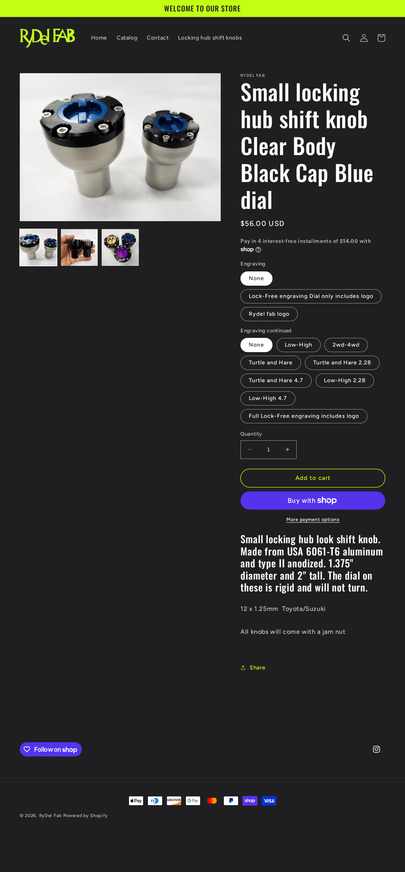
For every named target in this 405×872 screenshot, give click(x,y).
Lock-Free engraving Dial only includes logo (311, 296)
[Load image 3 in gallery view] (120, 247)
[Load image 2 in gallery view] (79, 247)
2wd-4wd (346, 344)
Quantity (251, 434)
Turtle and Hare (271, 362)
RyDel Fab (50, 815)
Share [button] (257, 667)
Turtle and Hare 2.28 (342, 362)
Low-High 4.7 (268, 398)
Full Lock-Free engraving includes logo (304, 416)
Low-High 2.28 (345, 380)
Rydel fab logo (269, 314)
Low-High (298, 344)
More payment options (312, 519)
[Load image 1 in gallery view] (38, 247)
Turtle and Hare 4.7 (276, 380)
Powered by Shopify (85, 815)
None (256, 278)
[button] (346, 38)
